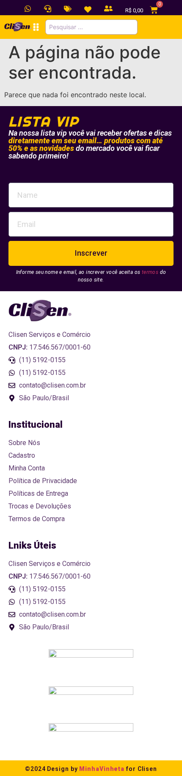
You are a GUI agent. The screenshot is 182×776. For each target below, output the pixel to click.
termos (150, 272)
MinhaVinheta (101, 768)
